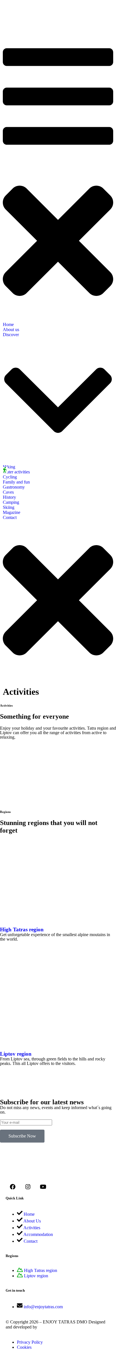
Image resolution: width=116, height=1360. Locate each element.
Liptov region (16, 1054)
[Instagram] (28, 1187)
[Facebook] (13, 1187)
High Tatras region (22, 929)
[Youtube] (43, 1187)
